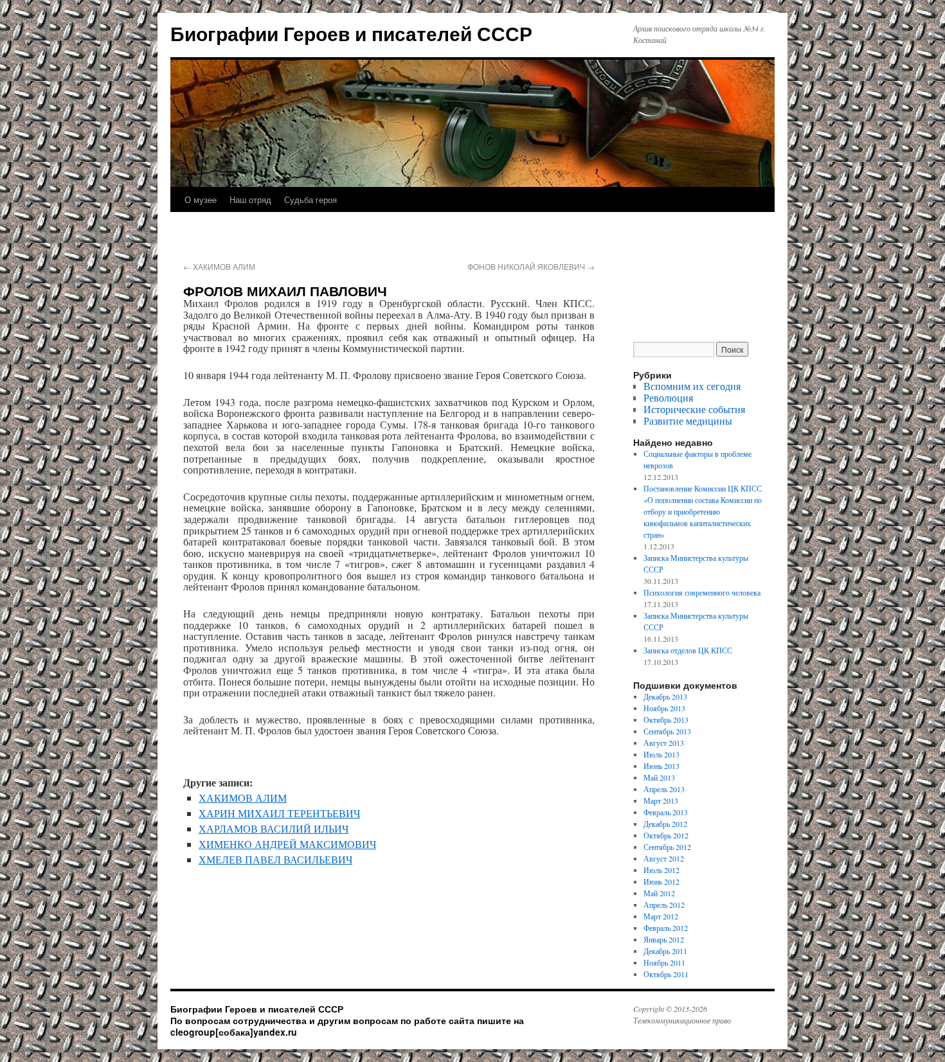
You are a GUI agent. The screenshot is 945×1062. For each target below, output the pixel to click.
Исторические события (694, 409)
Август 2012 (664, 858)
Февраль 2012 (666, 928)
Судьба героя (310, 199)
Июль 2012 (662, 870)
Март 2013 (661, 800)
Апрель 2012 (664, 904)
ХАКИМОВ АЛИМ (219, 266)
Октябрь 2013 (666, 719)
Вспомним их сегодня (692, 386)
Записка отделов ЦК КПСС (688, 650)
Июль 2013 (662, 754)
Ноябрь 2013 (664, 708)
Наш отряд (250, 199)
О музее (200, 199)
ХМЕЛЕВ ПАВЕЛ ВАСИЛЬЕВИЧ (275, 859)
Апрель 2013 (664, 789)
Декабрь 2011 (665, 951)
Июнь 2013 (662, 766)
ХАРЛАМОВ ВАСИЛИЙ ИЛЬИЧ (273, 828)
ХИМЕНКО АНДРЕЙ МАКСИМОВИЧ (287, 844)
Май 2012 (659, 893)
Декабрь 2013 (665, 696)
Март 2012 (661, 916)
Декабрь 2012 (665, 824)
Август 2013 (664, 743)
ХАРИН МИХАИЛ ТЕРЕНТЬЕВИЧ (279, 813)
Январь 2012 (664, 939)
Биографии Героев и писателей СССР (351, 33)
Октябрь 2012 (666, 835)
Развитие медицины (688, 420)
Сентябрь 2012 (667, 847)
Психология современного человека (702, 592)
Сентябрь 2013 (667, 731)
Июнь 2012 (662, 881)
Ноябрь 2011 (664, 962)
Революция (668, 397)
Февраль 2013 (666, 812)
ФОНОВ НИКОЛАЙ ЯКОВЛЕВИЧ (531, 266)
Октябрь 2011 (666, 974)
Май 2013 (659, 777)
